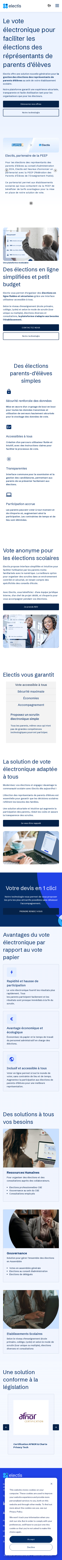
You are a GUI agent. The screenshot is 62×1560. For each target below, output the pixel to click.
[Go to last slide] (6, 170)
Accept (31, 1539)
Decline (31, 1547)
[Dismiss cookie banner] (51, 1484)
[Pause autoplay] (31, 203)
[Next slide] (55, 170)
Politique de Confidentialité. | (18, 1555)
